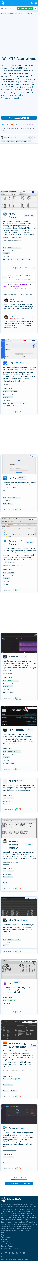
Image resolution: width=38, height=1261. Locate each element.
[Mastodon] (10, 1253)
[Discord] (2, 1253)
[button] (29, 215)
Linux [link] (3, 141)
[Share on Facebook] (3, 124)
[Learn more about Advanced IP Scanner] (5, 541)
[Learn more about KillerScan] (5, 920)
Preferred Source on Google (10, 1248)
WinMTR (5, 65)
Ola (15, 1209)
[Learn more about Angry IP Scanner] (5, 214)
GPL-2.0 (18, 247)
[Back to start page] (2, 3)
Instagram (4, 1228)
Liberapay (28, 1230)
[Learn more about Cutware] (5, 1128)
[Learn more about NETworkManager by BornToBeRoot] (5, 1043)
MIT (17, 680)
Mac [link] (17, 141)
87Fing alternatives (8, 384)
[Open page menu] (36, 3)
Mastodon (16, 1226)
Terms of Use (5, 1237)
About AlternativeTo (7, 1244)
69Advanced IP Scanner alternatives (13, 565)
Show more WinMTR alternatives (19, 1183)
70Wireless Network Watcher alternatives (11, 863)
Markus (21, 1209)
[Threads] (17, 1253)
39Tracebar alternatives (9, 673)
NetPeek (13, 95)
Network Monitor (7, 397)
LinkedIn (13, 1228)
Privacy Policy (5, 1239)
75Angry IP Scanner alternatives (12, 240)
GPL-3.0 (18, 497)
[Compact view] (32, 137)
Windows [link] (23, 141)
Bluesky (22, 1226)
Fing (7, 95)
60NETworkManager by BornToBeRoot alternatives (13, 1071)
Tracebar (17, 98)
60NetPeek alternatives (9, 490)
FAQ (2, 1235)
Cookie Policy (5, 1242)
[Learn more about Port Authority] (5, 730)
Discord (24, 1224)
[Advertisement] (19, 34)
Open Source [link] (10, 141)
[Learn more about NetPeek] (5, 478)
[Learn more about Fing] (5, 363)
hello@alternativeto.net (9, 1224)
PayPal (3, 1232)
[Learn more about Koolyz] (5, 781)
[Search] (31, 3)
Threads (28, 1226)
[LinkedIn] (24, 1253)
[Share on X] (7, 124)
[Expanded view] (30, 137)
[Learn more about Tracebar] (5, 656)
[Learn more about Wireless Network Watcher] (5, 841)
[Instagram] (20, 1253)
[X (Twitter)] (6, 1253)
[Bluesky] (13, 1253)
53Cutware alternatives (9, 1150)
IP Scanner (6, 253)
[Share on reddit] (12, 124)
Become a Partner (7, 1246)
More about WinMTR (17, 118)
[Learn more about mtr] (5, 983)
